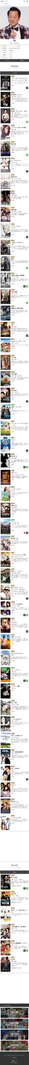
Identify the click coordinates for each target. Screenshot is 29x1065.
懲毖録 (13, 193)
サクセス (13, 490)
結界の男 (13, 894)
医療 (12, 441)
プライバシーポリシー (20, 1055)
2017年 (12, 76)
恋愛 (12, 80)
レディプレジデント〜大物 (18, 555)
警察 (26, 80)
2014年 (12, 224)
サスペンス (19, 96)
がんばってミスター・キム (18, 341)
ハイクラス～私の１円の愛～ (19, 127)
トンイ (13, 620)
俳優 (14, 40)
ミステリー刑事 (15, 686)
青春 (18, 523)
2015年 (12, 141)
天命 (12, 324)
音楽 (15, 523)
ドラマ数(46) (14, 73)
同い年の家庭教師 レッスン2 (19, 943)
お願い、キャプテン (16, 407)
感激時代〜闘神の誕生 (17, 308)
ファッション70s (16, 817)
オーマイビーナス (16, 160)
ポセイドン (14, 472)
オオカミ (13, 785)
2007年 (12, 700)
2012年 (12, 339)
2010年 (12, 552)
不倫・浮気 (19, 211)
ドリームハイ (14, 522)
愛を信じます (14, 538)
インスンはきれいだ (16, 719)
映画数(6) (14, 872)
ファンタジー (21, 80)
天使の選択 (14, 374)
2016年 (12, 125)
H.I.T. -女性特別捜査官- (17, 752)
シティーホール (15, 670)
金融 (15, 129)
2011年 (12, 421)
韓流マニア (4, 1)
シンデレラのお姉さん (17, 604)
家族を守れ (14, 177)
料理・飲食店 (22, 589)
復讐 (12, 211)
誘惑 (12, 259)
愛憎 (15, 211)
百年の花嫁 (14, 292)
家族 (20, 178)
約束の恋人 (14, 390)
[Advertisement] (14, 846)
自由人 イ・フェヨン (16, 571)
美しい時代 (14, 702)
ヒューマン (14, 145)
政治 (15, 671)
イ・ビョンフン (20, 624)
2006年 (12, 766)
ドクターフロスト (16, 226)
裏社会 (19, 573)
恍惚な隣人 (14, 209)
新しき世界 (14, 877)
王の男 (13, 959)
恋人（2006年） (15, 768)
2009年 (12, 651)
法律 (17, 277)
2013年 (12, 322)
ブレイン (13, 439)
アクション (16, 392)
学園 (12, 523)
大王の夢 (13, 357)
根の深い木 (14, 456)
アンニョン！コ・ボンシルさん (19, 423)
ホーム (6, 1055)
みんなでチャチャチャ (17, 653)
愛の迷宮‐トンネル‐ (16, 94)
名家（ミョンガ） (16, 637)
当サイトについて (11, 1055)
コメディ (16, 80)
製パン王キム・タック (17, 587)
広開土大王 (14, 505)
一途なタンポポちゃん (17, 242)
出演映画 (21, 60)
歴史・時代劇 (16, 113)
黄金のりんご (14, 801)
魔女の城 (13, 144)
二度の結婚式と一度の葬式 (18, 926)
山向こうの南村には (16, 735)
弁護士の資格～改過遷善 (17, 275)
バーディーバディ (16, 489)
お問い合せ (14, 1057)
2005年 (12, 799)
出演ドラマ (7, 60)
